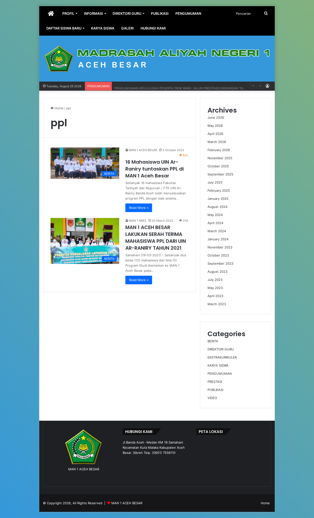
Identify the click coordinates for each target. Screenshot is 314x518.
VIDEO (212, 398)
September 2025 (220, 174)
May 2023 (215, 288)
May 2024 (215, 215)
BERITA (213, 341)
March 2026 (217, 142)
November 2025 (220, 158)
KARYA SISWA (102, 28)
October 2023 (218, 255)
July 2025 (215, 182)
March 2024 (217, 231)
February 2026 (219, 150)
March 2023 (217, 304)
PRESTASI (215, 382)
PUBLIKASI (160, 13)
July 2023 (215, 280)
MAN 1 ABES (137, 220)
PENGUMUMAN (188, 13)
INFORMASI (93, 13)
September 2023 (220, 263)
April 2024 (215, 223)
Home (58, 108)
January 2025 (218, 199)
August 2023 (217, 271)
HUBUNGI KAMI (153, 28)
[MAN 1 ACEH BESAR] (157, 58)
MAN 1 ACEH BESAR (143, 150)
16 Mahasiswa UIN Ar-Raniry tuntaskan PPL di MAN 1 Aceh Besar (154, 168)
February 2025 (219, 190)
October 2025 (218, 166)
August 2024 (217, 207)
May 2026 (215, 126)
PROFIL (68, 13)
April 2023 (215, 296)
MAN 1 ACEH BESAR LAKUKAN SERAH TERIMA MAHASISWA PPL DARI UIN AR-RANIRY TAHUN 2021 (155, 237)
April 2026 (215, 134)
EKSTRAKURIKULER (222, 357)
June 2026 (216, 117)
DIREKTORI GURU (127, 13)
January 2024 (218, 239)
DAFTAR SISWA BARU (63, 28)
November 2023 (220, 247)
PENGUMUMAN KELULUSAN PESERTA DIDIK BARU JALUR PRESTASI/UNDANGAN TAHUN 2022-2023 (191, 86)
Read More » (138, 208)
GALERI (127, 28)
